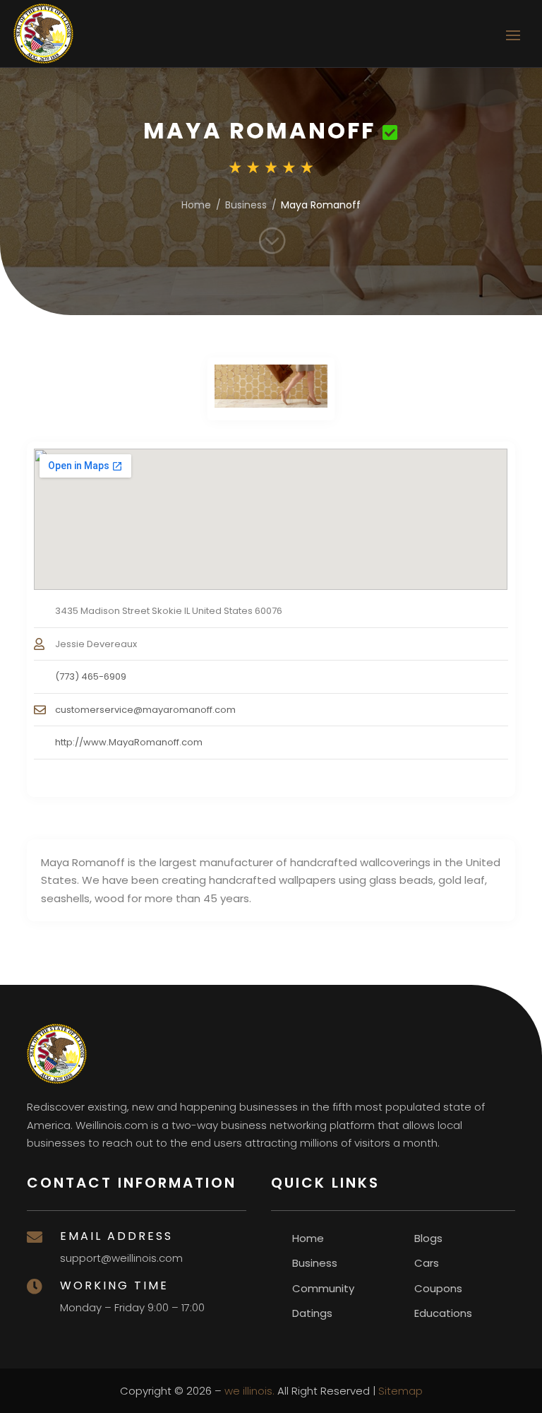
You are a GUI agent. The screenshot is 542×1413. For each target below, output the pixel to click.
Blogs (428, 1238)
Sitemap (400, 1390)
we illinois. (249, 1390)
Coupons (438, 1288)
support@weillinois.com (121, 1258)
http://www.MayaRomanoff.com (129, 742)
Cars (426, 1262)
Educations (443, 1313)
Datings (312, 1313)
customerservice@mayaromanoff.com (145, 709)
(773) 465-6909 (90, 676)
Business (246, 205)
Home (196, 205)
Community (323, 1288)
